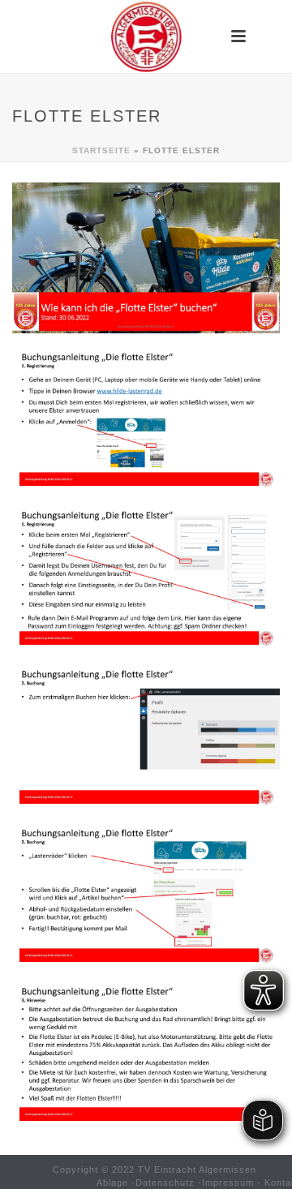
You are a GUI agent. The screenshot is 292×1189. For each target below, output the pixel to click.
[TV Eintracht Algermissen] (146, 36)
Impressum (228, 1182)
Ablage (112, 1182)
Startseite (101, 150)
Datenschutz (165, 1182)
